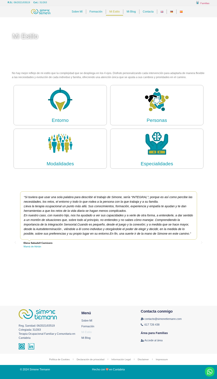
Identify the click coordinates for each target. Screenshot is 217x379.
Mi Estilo (114, 11)
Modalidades (60, 163)
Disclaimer (143, 359)
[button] (15, 242)
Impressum (162, 359)
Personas (157, 120)
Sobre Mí (77, 11)
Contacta (148, 11)
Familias (204, 3)
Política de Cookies (59, 359)
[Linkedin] (31, 346)
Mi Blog (131, 11)
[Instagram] (22, 346)
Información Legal (121, 359)
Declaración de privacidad (90, 359)
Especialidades (157, 163)
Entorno (60, 120)
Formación (96, 11)
